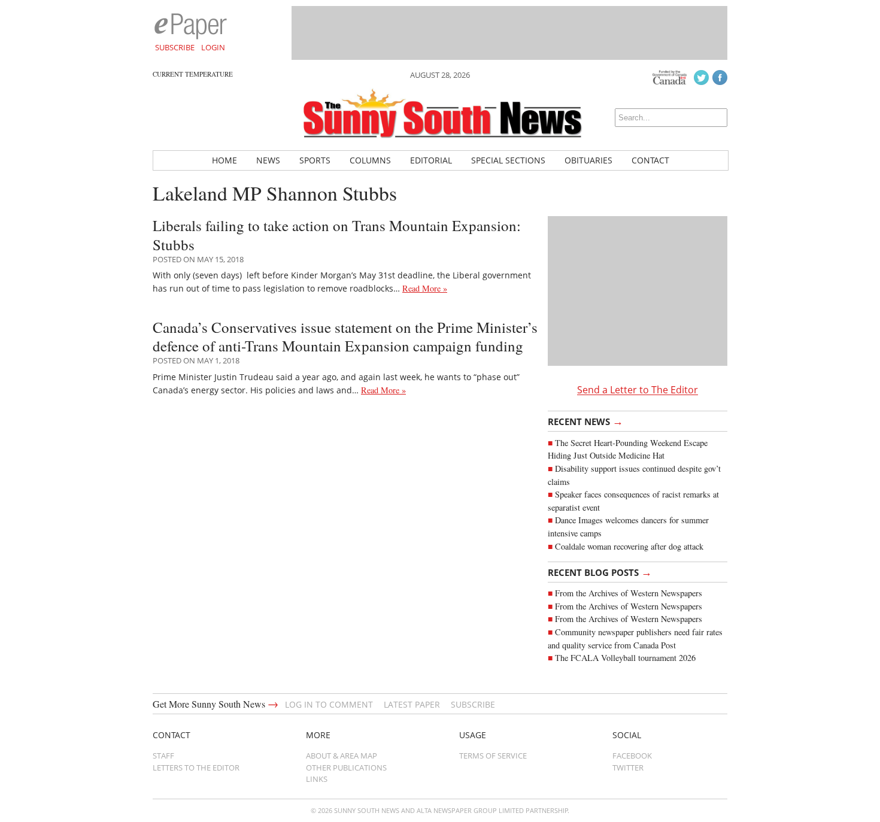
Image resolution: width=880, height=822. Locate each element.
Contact (650, 160)
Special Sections (508, 160)
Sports (314, 160)
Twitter (628, 767)
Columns (370, 160)
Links (316, 779)
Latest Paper (412, 704)
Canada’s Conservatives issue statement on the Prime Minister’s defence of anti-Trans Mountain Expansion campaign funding (345, 336)
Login (213, 47)
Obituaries (588, 160)
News (268, 160)
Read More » (424, 288)
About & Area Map (341, 755)
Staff (163, 755)
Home (224, 160)
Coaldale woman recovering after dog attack (629, 546)
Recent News (585, 421)
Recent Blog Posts (600, 572)
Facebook (632, 755)
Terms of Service (493, 755)
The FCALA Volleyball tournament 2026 (625, 657)
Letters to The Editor (196, 767)
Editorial (431, 160)
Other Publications (346, 767)
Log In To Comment (329, 704)
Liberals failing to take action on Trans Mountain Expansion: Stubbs (337, 235)
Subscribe (175, 47)
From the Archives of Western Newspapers (628, 593)
